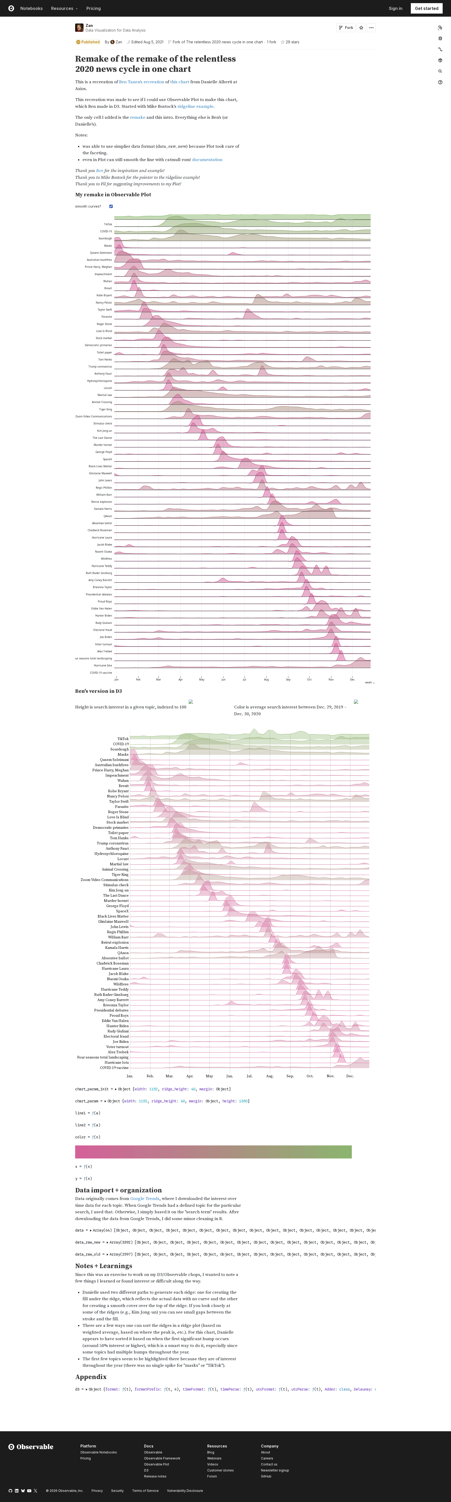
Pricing (93, 8)
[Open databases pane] (440, 38)
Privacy (97, 1491)
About (265, 1452)
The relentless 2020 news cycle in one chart (224, 42)
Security (117, 1491)
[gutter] (36, 121)
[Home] (31, 1462)
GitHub (266, 1476)
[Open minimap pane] (440, 49)
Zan (89, 25)
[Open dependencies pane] (440, 60)
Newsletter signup (275, 1470)
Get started (426, 8)
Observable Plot (156, 1464)
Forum (212, 1476)
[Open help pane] (440, 82)
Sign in (395, 8)
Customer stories (220, 1470)
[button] (69, 52)
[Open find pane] (440, 71)
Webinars (214, 1458)
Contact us (269, 1464)
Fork (349, 27)
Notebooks (31, 8)
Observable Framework (162, 1458)
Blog (210, 1452)
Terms (145, 1491)
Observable (153, 1452)
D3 (146, 1470)
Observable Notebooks (98, 1452)
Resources (62, 8)
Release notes (155, 1476)
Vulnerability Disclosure (185, 1491)
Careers (267, 1458)
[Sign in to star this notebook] (361, 27)
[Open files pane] (440, 27)
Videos (212, 1464)
